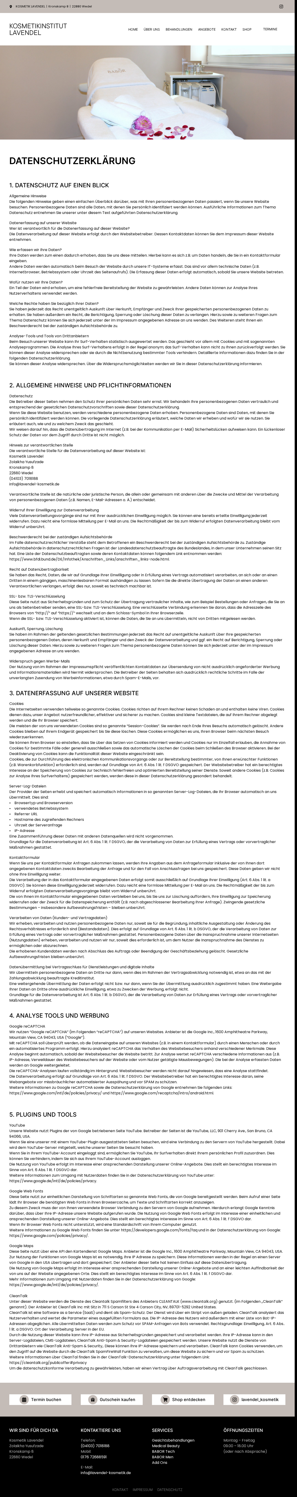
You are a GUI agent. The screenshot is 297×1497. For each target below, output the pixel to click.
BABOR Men (162, 1457)
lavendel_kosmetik (260, 1399)
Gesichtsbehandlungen (173, 1440)
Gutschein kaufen (117, 1399)
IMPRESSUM (143, 1489)
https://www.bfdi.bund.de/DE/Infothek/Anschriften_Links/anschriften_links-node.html (89, 559)
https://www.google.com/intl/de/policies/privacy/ (55, 1093)
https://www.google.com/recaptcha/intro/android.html (161, 1093)
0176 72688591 (94, 1457)
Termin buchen (46, 1399)
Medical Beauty (166, 1446)
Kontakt (229, 29)
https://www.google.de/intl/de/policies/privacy (52, 1181)
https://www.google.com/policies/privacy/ (48, 1235)
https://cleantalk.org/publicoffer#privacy (48, 1362)
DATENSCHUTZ (169, 1489)
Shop (247, 29)
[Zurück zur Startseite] (38, 29)
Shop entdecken (188, 1399)
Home (133, 29)
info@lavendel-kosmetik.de (34, 484)
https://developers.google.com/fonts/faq (159, 1230)
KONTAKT (120, 1489)
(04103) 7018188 (23, 478)
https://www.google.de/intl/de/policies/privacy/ (53, 1284)
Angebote (207, 29)
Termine (270, 29)
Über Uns (152, 29)
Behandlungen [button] (179, 29)
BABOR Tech (163, 1451)
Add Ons (159, 1462)
